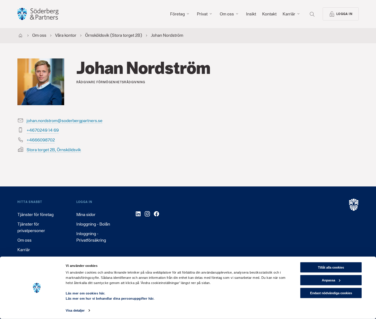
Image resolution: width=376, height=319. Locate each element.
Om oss (24, 240)
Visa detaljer (75, 310)
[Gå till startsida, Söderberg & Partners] (38, 14)
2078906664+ (41, 140)
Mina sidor (86, 214)
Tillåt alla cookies (331, 267)
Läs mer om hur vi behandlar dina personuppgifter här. (110, 298)
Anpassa (328, 280)
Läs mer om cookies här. (85, 293)
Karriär (23, 249)
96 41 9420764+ (43, 130)
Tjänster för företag (35, 214)
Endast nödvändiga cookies (331, 293)
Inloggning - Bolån (93, 224)
